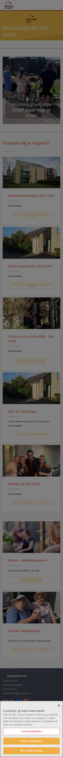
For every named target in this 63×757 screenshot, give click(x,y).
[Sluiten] (59, 705)
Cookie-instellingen (31, 731)
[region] (31, 729)
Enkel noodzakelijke (31, 741)
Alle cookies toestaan (31, 750)
